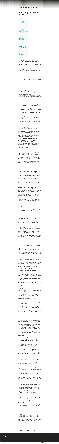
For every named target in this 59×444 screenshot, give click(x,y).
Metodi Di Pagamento (21, 53)
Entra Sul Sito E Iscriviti (21, 39)
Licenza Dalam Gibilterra (21, 38)
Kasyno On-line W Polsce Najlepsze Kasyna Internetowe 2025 (37, 428)
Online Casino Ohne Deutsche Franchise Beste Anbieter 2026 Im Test (21, 428)
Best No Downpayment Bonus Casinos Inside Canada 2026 (29, 428)
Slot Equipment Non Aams (21, 36)
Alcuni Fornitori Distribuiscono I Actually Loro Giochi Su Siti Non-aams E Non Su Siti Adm (23, 22)
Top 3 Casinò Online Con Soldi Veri (22, 56)
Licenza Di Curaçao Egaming (22, 37)
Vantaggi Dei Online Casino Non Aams (23, 46)
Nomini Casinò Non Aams (21, 40)
